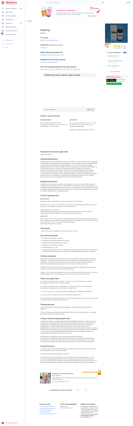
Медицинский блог (10, 27)
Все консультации (116, 71)
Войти (129, 2)
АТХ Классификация (10, 16)
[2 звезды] (117, 46)
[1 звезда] (114, 46)
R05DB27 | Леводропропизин (49, 40)
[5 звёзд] (124, 46)
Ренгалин (51, 69)
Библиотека (13, 23)
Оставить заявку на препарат (47, 406)
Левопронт (43, 48)
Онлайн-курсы (9, 19)
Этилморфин (76, 69)
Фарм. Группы (9, 12)
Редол (64, 69)
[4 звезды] (122, 46)
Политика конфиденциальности (48, 408)
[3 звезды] (119, 46)
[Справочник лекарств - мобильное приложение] (54, 140)
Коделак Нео (44, 69)
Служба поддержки (44, 412)
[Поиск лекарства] (103, 2)
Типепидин (58, 69)
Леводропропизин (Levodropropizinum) (52, 55)
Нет (86, 390)
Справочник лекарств (13, 8)
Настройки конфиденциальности (48, 414)
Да (78, 390)
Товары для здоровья (11, 30)
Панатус (69, 69)
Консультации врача (10, 34)
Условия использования (46, 410)
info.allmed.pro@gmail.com (67, 408)
